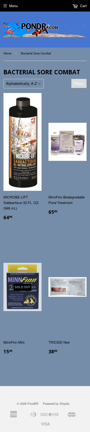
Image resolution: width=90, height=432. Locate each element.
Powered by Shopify (56, 403)
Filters (79, 83)
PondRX (33, 403)
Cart (83, 5)
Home (7, 53)
